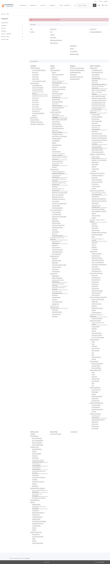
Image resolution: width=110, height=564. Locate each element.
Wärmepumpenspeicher (38, 512)
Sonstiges (54, 167)
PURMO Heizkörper (35, 68)
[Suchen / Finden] (94, 5)
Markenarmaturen (96, 357)
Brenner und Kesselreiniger (77, 68)
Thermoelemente (56, 151)
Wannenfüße (95, 428)
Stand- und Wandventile (98, 262)
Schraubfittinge (95, 74)
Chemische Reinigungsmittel (77, 70)
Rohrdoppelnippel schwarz (98, 105)
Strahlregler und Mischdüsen (99, 264)
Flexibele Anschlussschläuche (99, 201)
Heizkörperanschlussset (36, 122)
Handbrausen (95, 284)
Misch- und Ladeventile (58, 194)
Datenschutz (53, 29)
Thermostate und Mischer (38, 477)
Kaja (93, 352)
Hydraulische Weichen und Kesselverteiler (59, 183)
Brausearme (95, 275)
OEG (93, 385)
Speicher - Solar (5, 36)
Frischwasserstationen (37, 536)
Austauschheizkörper (37, 90)
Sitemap (52, 34)
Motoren (54, 149)
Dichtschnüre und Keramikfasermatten (57, 292)
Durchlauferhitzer (96, 405)
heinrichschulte (96, 348)
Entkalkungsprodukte (75, 72)
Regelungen (55, 262)
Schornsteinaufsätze (57, 301)
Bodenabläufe (95, 162)
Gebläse (54, 143)
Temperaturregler (56, 267)
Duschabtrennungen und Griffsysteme (96, 315)
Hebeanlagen (95, 164)
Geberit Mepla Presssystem (98, 96)
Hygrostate (54, 258)
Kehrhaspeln (73, 74)
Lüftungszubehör (96, 365)
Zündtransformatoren (57, 93)
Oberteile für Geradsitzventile (99, 135)
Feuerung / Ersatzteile (55, 434)
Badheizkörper (34, 117)
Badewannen (95, 422)
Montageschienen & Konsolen (99, 232)
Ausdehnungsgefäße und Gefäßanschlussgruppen (58, 172)
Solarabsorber (95, 398)
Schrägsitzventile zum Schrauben (97, 143)
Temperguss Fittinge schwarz (99, 100)
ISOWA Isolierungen (97, 179)
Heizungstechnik (54, 169)
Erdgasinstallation (56, 124)
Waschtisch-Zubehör (97, 335)
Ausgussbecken (95, 326)
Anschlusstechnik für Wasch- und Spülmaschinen (99, 193)
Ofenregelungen (56, 297)
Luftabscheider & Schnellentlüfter (36, 468)
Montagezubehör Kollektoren (37, 488)
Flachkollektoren (34, 436)
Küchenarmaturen (94, 339)
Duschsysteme (95, 282)
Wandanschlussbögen (97, 290)
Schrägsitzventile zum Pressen (99, 140)
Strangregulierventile (57, 251)
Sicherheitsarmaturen (57, 249)
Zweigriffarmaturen (96, 271)
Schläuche (94, 306)
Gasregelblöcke (56, 140)
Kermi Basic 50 (36, 111)
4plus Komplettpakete (37, 445)
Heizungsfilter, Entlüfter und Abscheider (59, 179)
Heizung (3, 28)
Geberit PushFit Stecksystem (99, 90)
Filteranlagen (95, 392)
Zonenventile (35, 475)
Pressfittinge (35, 458)
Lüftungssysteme (94, 361)
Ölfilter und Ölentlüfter (58, 74)
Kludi (93, 355)
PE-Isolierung (95, 184)
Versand (28, 558)
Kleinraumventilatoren (97, 363)
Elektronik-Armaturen (97, 258)
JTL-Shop (102, 562)
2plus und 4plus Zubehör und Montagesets (39, 491)
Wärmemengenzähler (57, 208)
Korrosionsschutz (56, 314)
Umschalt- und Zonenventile (59, 203)
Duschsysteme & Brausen (96, 273)
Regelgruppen (55, 221)
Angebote (52, 68)
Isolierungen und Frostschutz (97, 173)
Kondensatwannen (56, 145)
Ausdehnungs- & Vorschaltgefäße (36, 464)
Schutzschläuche (96, 186)
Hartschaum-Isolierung (97, 175)
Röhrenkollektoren (35, 500)
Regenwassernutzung (97, 308)
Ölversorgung (55, 85)
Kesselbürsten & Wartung (76, 76)
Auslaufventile (95, 196)
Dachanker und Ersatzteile (38, 498)
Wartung (34, 484)
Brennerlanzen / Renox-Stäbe (59, 119)
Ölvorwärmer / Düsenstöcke (59, 87)
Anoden (34, 530)
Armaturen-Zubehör (97, 253)
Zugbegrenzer (55, 304)
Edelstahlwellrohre (37, 449)
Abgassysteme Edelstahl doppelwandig (58, 280)
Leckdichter (55, 316)
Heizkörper (4, 25)
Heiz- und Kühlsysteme (56, 210)
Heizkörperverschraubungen (59, 216)
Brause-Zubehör (96, 295)
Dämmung (54, 229)
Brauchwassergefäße (97, 116)
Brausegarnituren (96, 277)
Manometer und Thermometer (59, 192)
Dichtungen (55, 310)
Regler (33, 538)
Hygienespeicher (36, 504)
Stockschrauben (96, 230)
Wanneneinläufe (96, 269)
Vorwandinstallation (97, 333)
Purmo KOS (35, 72)
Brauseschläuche (96, 279)
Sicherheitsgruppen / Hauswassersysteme (97, 146)
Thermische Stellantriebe (58, 225)
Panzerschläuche (56, 247)
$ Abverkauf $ (74, 431)
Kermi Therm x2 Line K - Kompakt (38, 92)
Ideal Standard (95, 350)
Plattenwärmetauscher (57, 197)
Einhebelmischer (96, 255)
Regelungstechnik (54, 256)
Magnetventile (55, 109)
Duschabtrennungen (97, 318)
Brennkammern (56, 121)
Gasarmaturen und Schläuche (59, 136)
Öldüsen (54, 72)
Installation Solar (34, 447)
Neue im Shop (4, 39)
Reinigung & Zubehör (97, 396)
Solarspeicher (35, 510)
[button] (99, 5)
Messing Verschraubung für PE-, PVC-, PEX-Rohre (99, 107)
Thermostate (55, 269)
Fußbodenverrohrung (57, 227)
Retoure (72, 48)
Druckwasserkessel (96, 312)
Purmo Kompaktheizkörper (39, 70)
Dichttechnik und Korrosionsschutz (54, 306)
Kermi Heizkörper (34, 83)
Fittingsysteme (93, 68)
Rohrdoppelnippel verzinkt (98, 102)
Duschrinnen (95, 424)
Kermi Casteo (35, 104)
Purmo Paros (35, 76)
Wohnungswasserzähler (98, 152)
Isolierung (34, 455)
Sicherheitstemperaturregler (59, 265)
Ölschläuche (55, 79)
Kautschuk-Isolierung (97, 182)
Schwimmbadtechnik (95, 387)
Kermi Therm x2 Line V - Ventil (39, 95)
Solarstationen (35, 534)
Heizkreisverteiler (56, 223)
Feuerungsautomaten (57, 101)
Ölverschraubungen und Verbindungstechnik (58, 81)
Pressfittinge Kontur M (97, 72)
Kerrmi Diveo (35, 106)
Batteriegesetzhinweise (56, 40)
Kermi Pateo (35, 100)
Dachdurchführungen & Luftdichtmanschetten (38, 460)
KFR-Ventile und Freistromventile (96, 128)
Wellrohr (34, 451)
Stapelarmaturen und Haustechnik (95, 111)
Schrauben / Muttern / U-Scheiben (98, 239)
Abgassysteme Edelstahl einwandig (58, 284)
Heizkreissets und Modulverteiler (56, 176)
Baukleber (94, 247)
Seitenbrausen (95, 288)
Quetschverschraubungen (98, 209)
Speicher (32, 502)
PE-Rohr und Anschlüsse (98, 299)
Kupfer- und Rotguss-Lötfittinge (97, 93)
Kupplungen (95, 301)
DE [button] (95, 1)
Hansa (93, 344)
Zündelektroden (56, 99)
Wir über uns (93, 29)
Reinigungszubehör (75, 79)
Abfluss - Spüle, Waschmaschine (96, 157)
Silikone (94, 245)
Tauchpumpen (95, 169)
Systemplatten (55, 232)
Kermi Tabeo (35, 102)
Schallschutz (95, 226)
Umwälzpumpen (56, 205)
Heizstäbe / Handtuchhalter (37, 124)
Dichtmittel (94, 242)
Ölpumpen (54, 76)
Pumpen (94, 310)
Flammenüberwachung (58, 107)
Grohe (93, 341)
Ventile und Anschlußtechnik (97, 190)
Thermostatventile (56, 214)
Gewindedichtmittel (57, 312)
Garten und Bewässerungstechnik (98, 297)
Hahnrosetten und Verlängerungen (96, 206)
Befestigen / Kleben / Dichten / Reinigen (97, 220)
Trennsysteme (55, 201)
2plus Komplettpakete (37, 440)
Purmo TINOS (35, 79)
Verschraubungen (56, 254)
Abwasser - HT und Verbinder (99, 160)
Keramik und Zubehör (95, 320)
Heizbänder (95, 177)
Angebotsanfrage (74, 54)
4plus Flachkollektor (37, 442)
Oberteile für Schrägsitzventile (99, 138)
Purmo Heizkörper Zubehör (39, 81)
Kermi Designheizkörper (38, 113)
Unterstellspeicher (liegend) (39, 521)
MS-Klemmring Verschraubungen (96, 77)
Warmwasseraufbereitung (96, 403)
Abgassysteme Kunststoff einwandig (58, 288)
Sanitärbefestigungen (97, 234)
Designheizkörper (34, 119)
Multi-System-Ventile (97, 133)
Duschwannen (95, 426)
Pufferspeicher (36, 514)
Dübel (93, 236)
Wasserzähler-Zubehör (97, 149)
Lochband (94, 223)
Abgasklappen (55, 275)
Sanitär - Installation (6, 34)
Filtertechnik (95, 123)
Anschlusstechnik (96, 389)
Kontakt (106, 1)
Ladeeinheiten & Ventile (38, 481)
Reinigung (3, 31)
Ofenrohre (54, 299)
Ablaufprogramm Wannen (98, 419)
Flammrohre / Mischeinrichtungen (57, 104)
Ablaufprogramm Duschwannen (96, 416)
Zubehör (34, 115)
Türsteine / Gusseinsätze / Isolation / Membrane (58, 154)
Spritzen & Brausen (96, 303)
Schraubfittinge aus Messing (99, 211)
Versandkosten (73, 51)
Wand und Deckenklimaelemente (57, 234)
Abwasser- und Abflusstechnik (97, 154)
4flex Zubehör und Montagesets (36, 494)
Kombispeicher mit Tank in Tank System (39, 507)
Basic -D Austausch (37, 109)
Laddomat (34, 479)
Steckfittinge (95, 80)
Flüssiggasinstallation (57, 134)
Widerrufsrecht (54, 43)
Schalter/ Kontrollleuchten (58, 89)
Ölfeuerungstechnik (55, 70)
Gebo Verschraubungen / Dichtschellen (98, 87)
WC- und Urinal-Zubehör (98, 337)
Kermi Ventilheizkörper (38, 87)
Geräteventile (95, 203)
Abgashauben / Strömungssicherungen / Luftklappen (58, 115)
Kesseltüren (55, 186)
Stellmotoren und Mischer (58, 199)
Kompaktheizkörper (37, 85)
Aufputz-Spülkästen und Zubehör (98, 323)
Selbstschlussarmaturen (98, 260)
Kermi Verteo (35, 98)
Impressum (53, 37)
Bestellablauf (73, 45)
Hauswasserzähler (96, 125)
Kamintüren (55, 295)
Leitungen (54, 147)
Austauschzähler (96, 114)
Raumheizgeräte (96, 407)
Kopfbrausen (95, 286)
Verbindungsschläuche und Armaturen (57, 238)
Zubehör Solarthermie (35, 532)
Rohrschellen (95, 228)
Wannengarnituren (96, 293)
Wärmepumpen (96, 400)
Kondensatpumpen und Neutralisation (58, 189)
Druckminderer (95, 119)
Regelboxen (55, 218)
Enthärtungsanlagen (97, 121)
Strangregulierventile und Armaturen (38, 472)
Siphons (94, 213)
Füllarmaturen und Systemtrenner (57, 242)
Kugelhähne (55, 245)
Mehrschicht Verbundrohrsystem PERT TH (99, 83)
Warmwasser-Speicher (97, 409)
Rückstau (94, 166)
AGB (51, 32)
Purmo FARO (35, 74)
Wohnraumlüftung (96, 368)
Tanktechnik (55, 91)
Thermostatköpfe (56, 212)
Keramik (94, 331)
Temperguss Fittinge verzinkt (99, 98)
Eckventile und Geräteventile (99, 198)
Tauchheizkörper (36, 525)
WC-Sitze (94, 411)
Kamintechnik (53, 273)
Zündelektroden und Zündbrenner (57, 164)
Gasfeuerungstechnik (55, 112)
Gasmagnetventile (56, 138)
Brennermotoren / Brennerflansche (56, 96)
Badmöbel (94, 328)
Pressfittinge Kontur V (97, 70)
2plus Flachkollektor (37, 438)
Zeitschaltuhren (56, 271)
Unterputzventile (96, 215)
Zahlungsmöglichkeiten (96, 32)
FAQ (100, 1)
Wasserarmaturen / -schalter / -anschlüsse (59, 158)
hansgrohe (94, 346)
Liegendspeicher (36, 519)
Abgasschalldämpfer (57, 278)
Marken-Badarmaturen (95, 370)
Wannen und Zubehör (95, 413)
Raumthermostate (56, 260)
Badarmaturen (93, 251)
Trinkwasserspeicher (37, 517)
